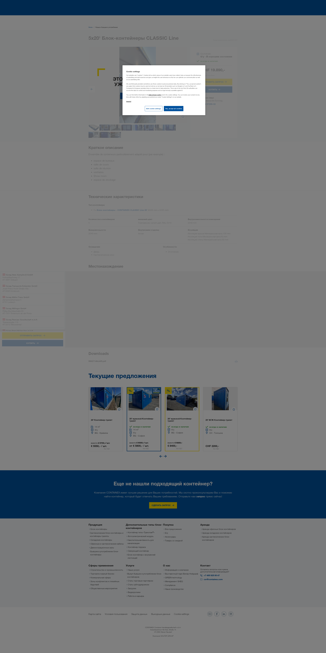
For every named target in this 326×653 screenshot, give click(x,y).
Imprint (128, 101)
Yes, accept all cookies (173, 109)
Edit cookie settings (153, 109)
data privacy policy (155, 95)
